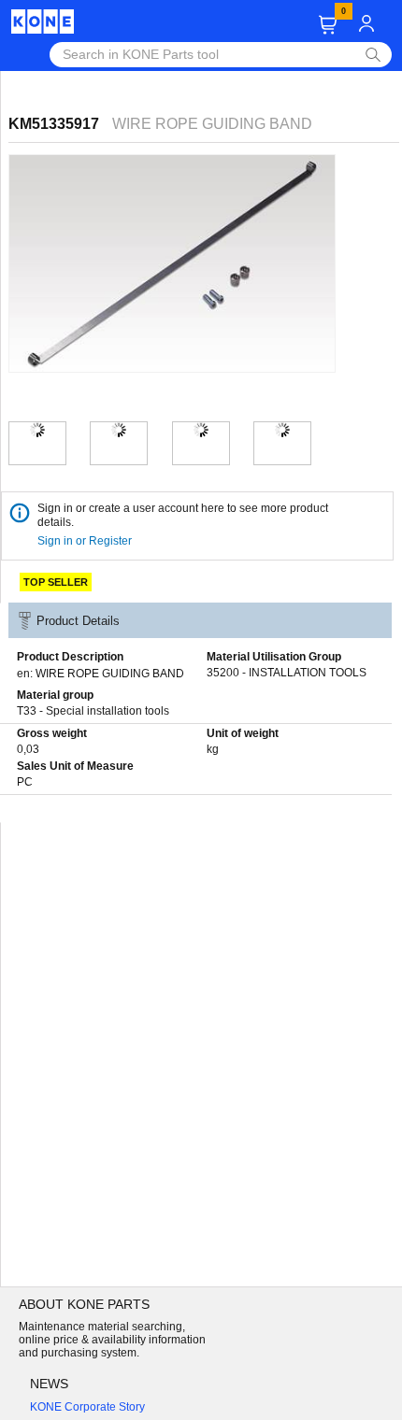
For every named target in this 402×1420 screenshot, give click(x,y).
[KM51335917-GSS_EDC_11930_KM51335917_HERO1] (37, 429)
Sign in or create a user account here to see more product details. (182, 515)
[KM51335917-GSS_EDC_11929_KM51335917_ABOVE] (201, 429)
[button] (328, 25)
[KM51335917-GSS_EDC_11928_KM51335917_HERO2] (118, 429)
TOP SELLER (55, 582)
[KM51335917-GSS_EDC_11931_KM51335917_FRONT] (282, 429)
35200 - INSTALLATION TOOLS (286, 672)
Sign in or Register (86, 540)
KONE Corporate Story (87, 1406)
